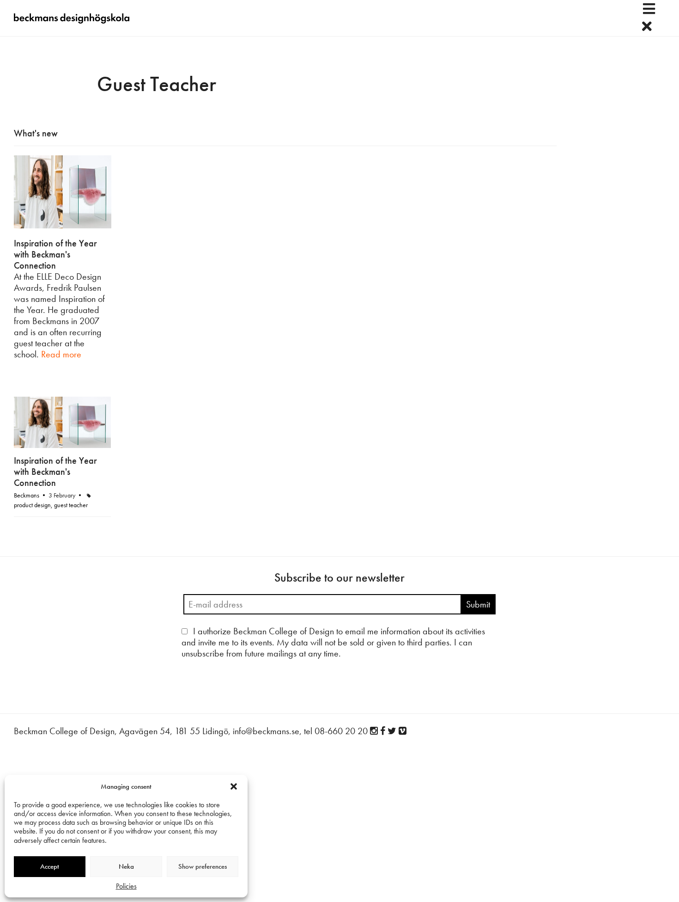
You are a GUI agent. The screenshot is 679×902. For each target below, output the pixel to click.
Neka (126, 866)
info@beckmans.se (266, 731)
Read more (61, 354)
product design (32, 505)
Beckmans (26, 495)
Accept (49, 866)
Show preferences (202, 866)
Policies (126, 886)
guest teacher (71, 505)
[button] (233, 786)
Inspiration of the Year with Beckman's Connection (55, 254)
